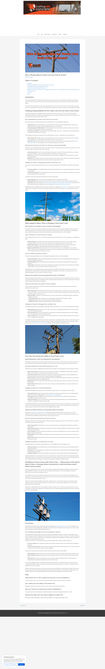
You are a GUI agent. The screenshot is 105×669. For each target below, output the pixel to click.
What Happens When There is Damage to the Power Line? (38, 86)
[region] (14, 661)
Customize (7, 664)
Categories (65, 34)
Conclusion (30, 92)
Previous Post (23, 605)
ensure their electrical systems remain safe (39, 322)
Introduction (30, 83)
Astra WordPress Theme (62, 612)
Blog (42, 34)
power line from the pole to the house (61, 526)
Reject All (14, 664)
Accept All (21, 664)
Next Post (83, 605)
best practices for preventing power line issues (38, 412)
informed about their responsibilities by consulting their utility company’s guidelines (57, 182)
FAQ (28, 94)
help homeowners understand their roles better (61, 184)
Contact (59, 34)
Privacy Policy (54, 34)
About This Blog (47, 34)
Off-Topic (27, 77)
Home (38, 34)
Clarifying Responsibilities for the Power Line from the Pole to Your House (41, 84)
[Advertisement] (52, 24)
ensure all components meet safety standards (53, 394)
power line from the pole (65, 186)
